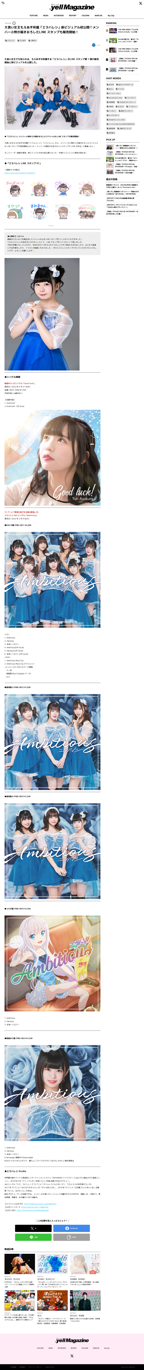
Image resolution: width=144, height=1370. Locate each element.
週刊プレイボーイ (127, 111)
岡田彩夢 (112, 128)
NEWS (45, 15)
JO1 (40, 1315)
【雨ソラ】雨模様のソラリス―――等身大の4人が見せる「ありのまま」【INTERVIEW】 (122, 192)
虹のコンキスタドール (125, 85)
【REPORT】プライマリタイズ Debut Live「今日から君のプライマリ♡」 (121, 206)
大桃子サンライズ (125, 128)
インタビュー (133, 107)
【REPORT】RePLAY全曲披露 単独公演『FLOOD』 (120, 199)
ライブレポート (114, 115)
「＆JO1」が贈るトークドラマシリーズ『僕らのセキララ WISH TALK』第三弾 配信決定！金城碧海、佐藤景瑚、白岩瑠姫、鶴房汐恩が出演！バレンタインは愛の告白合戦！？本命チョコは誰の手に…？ (52, 1321)
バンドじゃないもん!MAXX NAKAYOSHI (121, 124)
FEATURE (34, 15)
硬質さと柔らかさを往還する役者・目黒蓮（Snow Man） (85, 1320)
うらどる (17, 1279)
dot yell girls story (115, 98)
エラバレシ (11, 40)
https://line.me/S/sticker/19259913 (19, 173)
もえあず (23, 40)
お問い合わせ (50, 1367)
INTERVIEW (59, 15)
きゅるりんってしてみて (117, 120)
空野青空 (112, 102)
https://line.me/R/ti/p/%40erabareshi (33, 1210)
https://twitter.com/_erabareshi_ (35, 1207)
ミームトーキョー (115, 93)
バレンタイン (131, 98)
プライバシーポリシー (35, 1367)
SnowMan (74, 1315)
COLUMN (85, 15)
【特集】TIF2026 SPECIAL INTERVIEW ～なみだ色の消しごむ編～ (122, 212)
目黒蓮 (82, 1315)
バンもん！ (112, 111)
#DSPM (111, 85)
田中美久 (112, 133)
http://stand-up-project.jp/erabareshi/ (40, 1204)
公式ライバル (50, 1279)
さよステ (121, 107)
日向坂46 (82, 1279)
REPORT (72, 15)
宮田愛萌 (74, 1279)
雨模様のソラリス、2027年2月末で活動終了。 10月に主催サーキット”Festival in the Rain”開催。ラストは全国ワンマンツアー (123, 186)
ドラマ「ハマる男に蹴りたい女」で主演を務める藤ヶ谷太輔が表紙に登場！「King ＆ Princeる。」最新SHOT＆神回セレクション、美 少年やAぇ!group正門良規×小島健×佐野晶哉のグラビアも (19, 1317)
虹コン (111, 89)
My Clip (111, 15)
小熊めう (34, 40)
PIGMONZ (9, 1279)
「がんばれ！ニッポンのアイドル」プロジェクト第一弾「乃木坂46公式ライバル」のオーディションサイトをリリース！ (52, 1284)
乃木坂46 (41, 1279)
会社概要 (13, 1367)
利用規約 (22, 1367)
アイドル (121, 89)
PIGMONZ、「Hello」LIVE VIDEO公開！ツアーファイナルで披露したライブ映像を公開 (19, 1284)
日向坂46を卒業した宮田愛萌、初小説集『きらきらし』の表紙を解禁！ (84, 1283)
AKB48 (111, 107)
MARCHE (98, 15)
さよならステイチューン (128, 102)
